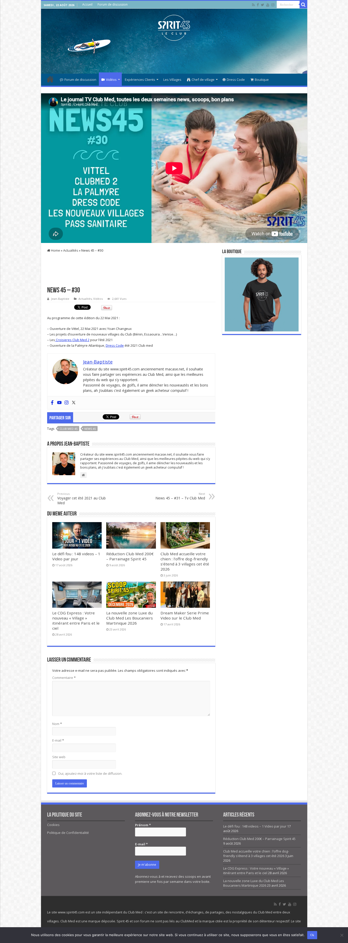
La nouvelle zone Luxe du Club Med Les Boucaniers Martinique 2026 (129, 618)
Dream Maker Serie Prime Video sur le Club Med (184, 615)
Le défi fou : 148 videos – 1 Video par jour (76, 556)
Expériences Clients (140, 79)
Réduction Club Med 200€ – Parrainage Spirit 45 (130, 556)
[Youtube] (268, 5)
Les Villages (172, 79)
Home (55, 250)
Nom (57, 723)
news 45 (90, 429)
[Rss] (253, 5)
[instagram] (273, 5)
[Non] (341, 935)
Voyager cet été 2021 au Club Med (81, 498)
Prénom (143, 825)
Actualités (70, 250)
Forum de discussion (113, 4)
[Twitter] (262, 5)
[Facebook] (257, 5)
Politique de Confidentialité (68, 832)
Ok (312, 935)
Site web (58, 757)
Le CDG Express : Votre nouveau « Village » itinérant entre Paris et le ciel (76, 620)
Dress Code (236, 79)
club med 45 (68, 429)
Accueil (87, 4)
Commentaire (64, 677)
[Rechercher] (303, 4)
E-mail (58, 740)
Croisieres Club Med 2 (72, 340)
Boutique (262, 79)
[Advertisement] (174, 57)
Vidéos (111, 79)
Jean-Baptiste (60, 299)
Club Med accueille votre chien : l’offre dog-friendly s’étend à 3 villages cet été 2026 (184, 561)
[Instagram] (66, 402)
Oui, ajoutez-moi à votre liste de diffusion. (89, 773)
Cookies (53, 824)
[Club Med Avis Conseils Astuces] (174, 27)
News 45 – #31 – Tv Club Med (180, 496)
